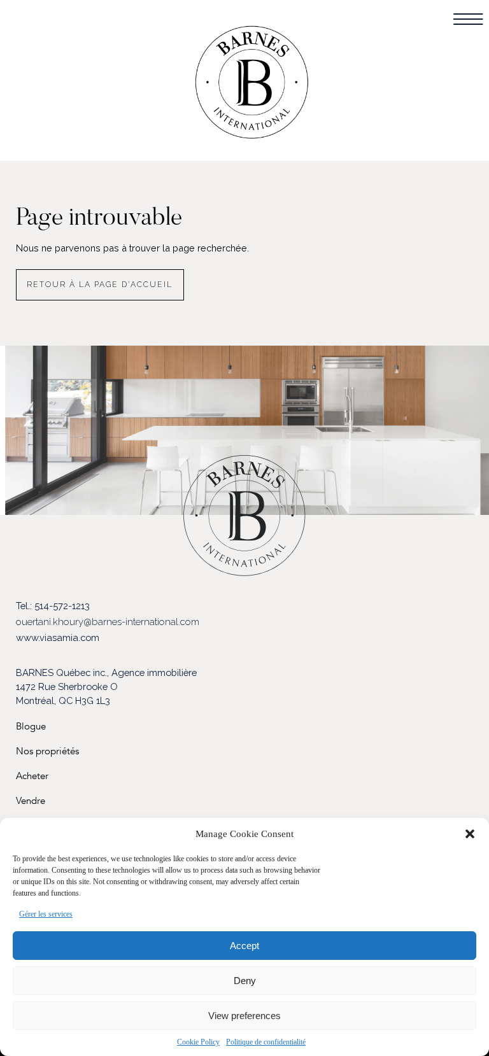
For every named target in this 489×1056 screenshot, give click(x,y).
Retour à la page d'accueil (100, 284)
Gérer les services (46, 914)
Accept (244, 945)
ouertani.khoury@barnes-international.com (107, 621)
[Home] (252, 87)
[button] (470, 833)
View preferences (244, 1015)
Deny (245, 980)
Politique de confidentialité (266, 1042)
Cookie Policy (198, 1042)
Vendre (30, 801)
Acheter (32, 776)
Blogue (31, 727)
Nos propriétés (47, 751)
